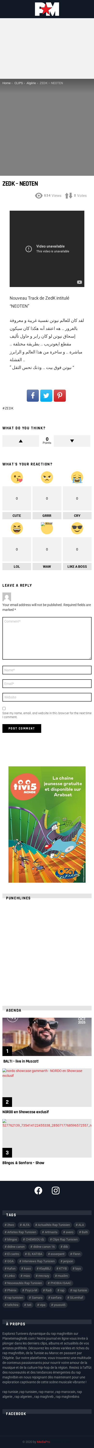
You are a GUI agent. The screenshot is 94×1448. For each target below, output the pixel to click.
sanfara (56, 1297)
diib (65, 1246)
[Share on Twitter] (46, 396)
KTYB (63, 1268)
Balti (85, 1232)
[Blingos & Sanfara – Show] (47, 1138)
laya (78, 1268)
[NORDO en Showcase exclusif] (47, 1087)
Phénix (11, 1290)
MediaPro (43, 1442)
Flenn (76, 1254)
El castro (13, 1254)
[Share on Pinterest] (60, 396)
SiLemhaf (76, 1297)
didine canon (16, 1246)
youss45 (59, 1305)
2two (10, 1225)
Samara (37, 1297)
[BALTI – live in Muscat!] (47, 1037)
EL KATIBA (35, 1254)
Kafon (11, 1268)
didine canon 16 (44, 1246)
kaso (27, 1268)
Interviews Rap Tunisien (38, 1261)
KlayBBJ (45, 1268)
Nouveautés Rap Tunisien (24, 1283)
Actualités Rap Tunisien (54, 1225)
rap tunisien (15, 1297)
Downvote (72, 441)
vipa (42, 1305)
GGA (10, 1261)
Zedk (9, 408)
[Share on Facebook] (33, 396)
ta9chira (12, 1305)
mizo (26, 1276)
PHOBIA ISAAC (61, 1283)
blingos (12, 1239)
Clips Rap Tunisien (65, 1239)
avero (69, 1232)
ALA (81, 1225)
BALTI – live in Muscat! (20, 1061)
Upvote (20, 441)
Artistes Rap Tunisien (21, 1232)
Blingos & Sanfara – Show (23, 1163)
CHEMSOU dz (35, 1239)
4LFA (26, 1225)
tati (29, 1305)
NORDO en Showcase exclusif (25, 1112)
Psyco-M (31, 1290)
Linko (11, 1276)
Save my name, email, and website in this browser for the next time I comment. (47, 715)
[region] (47, 950)
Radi (49, 1290)
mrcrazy (43, 1276)
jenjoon (68, 1261)
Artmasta (51, 1232)
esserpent (57, 1254)
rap (62, 1290)
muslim (63, 1276)
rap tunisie (80, 1290)
